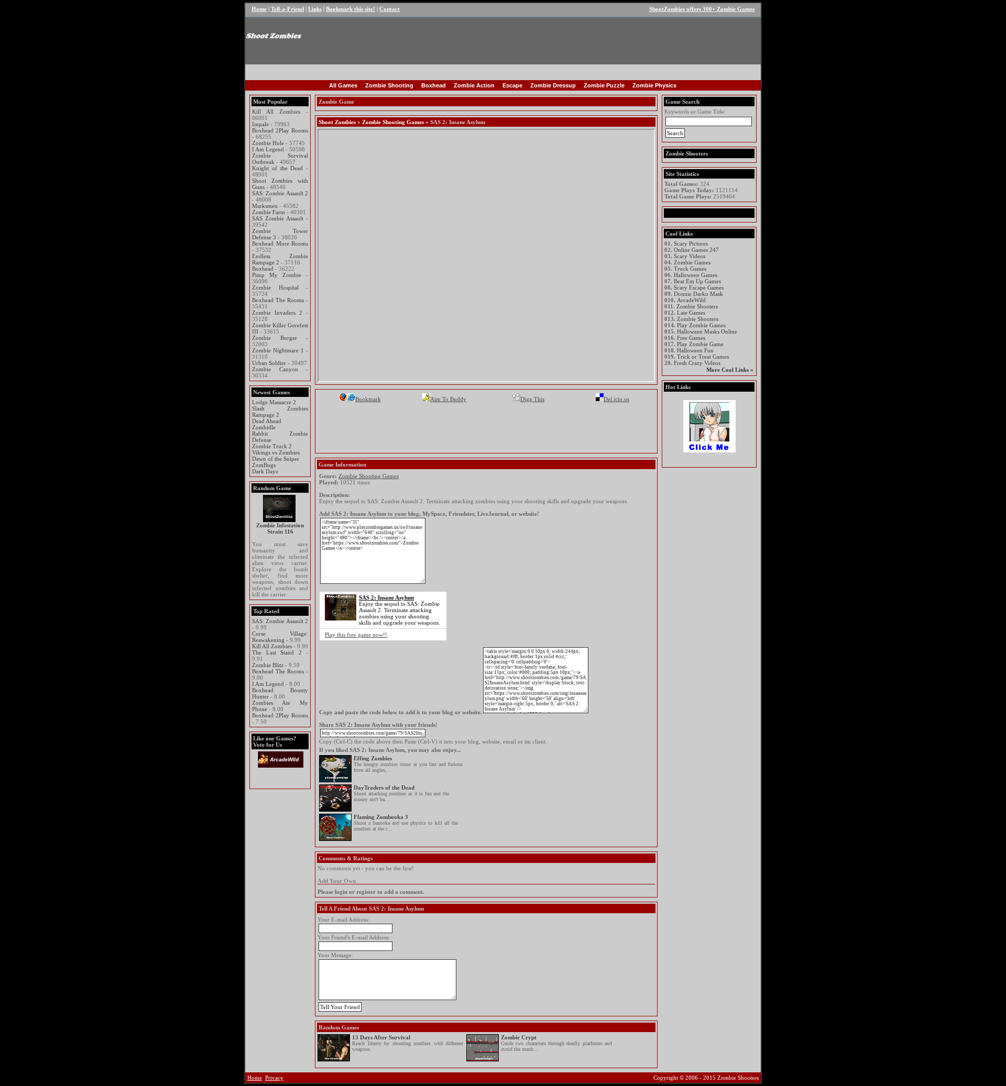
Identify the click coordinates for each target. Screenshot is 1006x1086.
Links (315, 9)
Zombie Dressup (553, 85)
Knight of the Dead (277, 168)
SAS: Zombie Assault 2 (280, 193)
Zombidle (264, 427)
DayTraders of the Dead (384, 787)
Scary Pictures (691, 243)
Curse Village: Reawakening (280, 636)
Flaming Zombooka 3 (381, 817)
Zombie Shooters (697, 306)
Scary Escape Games (699, 287)
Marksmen (265, 206)
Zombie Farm (268, 212)
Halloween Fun (695, 350)
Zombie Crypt (519, 1037)
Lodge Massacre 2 (274, 402)
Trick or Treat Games (703, 356)
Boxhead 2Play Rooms (280, 130)
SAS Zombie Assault (277, 218)
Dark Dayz (265, 471)
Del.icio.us (616, 399)
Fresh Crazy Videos (697, 363)
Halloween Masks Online (707, 331)
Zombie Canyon (275, 369)
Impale (260, 124)
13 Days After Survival (381, 1037)
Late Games (691, 312)
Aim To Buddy (448, 399)
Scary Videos (689, 256)
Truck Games (690, 268)
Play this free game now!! (356, 634)
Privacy (274, 1077)
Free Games (691, 338)
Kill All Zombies (276, 111)
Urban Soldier (269, 363)
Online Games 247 (696, 250)
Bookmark (368, 399)
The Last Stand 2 (277, 652)
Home (259, 9)
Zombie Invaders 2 (277, 312)
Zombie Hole (268, 143)
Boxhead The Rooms (278, 300)
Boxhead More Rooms (280, 243)
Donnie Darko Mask (698, 294)
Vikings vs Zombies (276, 452)
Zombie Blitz (267, 665)
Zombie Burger (274, 338)
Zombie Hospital (275, 287)
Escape (512, 85)
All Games (343, 85)
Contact (389, 9)
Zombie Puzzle (604, 85)
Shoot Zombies (337, 122)
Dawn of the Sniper (275, 459)
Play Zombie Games (701, 325)
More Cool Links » (729, 370)
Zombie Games (692, 262)
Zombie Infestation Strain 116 (280, 528)
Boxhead (433, 85)
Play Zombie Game (700, 344)
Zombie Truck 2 (272, 446)
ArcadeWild (691, 300)
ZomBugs (264, 465)
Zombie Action (474, 85)
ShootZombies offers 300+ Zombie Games (701, 9)
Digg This (532, 399)
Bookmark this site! (350, 9)
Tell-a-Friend (287, 9)
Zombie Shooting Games (393, 122)
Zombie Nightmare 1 (278, 350)
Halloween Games (695, 275)
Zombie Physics (654, 85)
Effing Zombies (373, 758)
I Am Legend (268, 149)
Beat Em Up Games (697, 281)
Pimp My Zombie (276, 275)
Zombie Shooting (389, 85)
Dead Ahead (266, 421)
